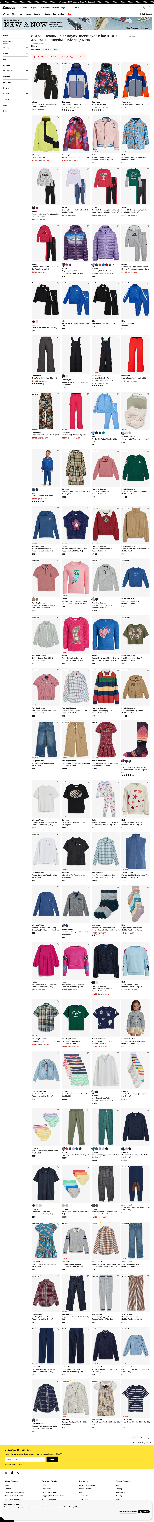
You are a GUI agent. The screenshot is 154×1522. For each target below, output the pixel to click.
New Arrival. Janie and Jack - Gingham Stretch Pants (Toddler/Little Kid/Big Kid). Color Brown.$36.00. (135, 1298)
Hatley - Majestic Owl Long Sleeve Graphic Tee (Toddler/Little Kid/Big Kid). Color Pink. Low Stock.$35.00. (76, 585)
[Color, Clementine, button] (100, 264)
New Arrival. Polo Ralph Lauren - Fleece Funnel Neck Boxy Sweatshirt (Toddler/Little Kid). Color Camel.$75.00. (135, 530)
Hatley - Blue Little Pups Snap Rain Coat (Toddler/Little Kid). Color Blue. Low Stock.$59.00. (135, 139)
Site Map (82, 1492)
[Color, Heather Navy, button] (96, 1148)
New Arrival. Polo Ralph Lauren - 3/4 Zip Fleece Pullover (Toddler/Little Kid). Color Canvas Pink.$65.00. (106, 476)
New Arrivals (120, 1492)
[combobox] (44, 8)
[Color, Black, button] (100, 433)
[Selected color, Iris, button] (93, 264)
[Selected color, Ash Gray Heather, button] (63, 925)
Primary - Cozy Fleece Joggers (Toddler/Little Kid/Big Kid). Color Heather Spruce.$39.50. (106, 1134)
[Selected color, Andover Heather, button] (93, 599)
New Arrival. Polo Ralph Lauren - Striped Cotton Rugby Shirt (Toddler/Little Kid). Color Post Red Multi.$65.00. (106, 692)
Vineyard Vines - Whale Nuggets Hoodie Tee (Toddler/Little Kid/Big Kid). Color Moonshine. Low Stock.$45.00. (46, 530)
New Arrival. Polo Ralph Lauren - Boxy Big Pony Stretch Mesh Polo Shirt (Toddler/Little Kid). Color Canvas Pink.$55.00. (46, 585)
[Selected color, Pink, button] (123, 433)
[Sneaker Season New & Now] (77, 23)
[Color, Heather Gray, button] (103, 1148)
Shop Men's (144, 28)
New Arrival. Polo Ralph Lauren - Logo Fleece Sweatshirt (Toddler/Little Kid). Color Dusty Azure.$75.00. (135, 585)
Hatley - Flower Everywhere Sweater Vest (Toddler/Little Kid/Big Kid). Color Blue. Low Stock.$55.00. (76, 530)
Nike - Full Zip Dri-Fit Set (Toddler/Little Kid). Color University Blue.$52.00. (106, 418)
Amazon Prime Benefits (14, 1496)
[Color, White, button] (66, 376)
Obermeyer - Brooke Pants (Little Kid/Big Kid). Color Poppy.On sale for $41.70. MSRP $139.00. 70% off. (135, 362)
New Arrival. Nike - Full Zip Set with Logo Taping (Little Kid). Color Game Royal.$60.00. (76, 306)
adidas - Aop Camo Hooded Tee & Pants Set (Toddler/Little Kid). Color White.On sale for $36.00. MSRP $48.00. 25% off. (46, 194)
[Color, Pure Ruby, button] (37, 208)
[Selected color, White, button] (33, 208)
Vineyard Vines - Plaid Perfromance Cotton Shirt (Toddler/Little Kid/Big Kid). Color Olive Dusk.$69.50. (106, 857)
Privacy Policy (74, 1507)
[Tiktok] (12, 1472)
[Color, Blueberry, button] (103, 264)
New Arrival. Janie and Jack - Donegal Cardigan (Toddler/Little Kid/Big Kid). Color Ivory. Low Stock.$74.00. (76, 1406)
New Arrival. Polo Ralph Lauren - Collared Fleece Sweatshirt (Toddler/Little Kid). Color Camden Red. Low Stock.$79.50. (106, 530)
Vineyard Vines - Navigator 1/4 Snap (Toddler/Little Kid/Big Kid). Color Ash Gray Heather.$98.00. (76, 911)
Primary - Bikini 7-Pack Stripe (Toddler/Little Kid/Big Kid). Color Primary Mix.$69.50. (46, 1134)
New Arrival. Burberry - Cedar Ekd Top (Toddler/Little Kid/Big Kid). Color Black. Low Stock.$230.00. (76, 804)
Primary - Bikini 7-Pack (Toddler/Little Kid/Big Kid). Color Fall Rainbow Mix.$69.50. (76, 1191)
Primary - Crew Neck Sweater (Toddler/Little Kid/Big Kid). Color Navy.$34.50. (135, 1134)
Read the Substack (87, 2)
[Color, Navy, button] (110, 264)
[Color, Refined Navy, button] (96, 599)
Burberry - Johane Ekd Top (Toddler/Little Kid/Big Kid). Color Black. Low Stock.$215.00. (76, 857)
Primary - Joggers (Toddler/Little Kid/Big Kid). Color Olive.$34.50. (76, 1134)
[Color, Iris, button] (73, 1148)
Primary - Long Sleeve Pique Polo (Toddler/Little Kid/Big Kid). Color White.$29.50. (106, 1078)
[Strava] (18, 1472)
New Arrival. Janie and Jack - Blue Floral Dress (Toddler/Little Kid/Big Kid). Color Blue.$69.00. (46, 1246)
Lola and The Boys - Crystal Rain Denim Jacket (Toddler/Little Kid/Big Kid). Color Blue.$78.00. (46, 1078)
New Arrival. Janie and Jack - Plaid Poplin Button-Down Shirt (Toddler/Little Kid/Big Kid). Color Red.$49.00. (46, 1298)
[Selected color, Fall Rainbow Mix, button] (63, 1205)
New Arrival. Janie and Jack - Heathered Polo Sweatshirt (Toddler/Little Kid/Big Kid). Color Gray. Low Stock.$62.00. (76, 1246)
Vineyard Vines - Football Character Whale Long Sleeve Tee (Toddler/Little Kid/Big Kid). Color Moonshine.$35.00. (46, 911)
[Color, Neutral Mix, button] (66, 1205)
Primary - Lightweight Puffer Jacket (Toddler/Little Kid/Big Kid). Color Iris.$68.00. (106, 250)
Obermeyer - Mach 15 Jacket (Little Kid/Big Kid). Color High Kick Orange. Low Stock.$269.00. (135, 86)
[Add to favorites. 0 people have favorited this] (58, 64)
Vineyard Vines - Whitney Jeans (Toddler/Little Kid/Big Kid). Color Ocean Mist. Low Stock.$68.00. (46, 748)
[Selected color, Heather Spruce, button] (93, 1148)
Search (75, 8)
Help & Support (146, 14)
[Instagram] (6, 1472)
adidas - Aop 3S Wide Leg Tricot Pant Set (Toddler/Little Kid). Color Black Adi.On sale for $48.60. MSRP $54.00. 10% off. (46, 86)
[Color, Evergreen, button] (96, 264)
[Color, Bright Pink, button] (66, 264)
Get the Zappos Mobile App (15, 1492)
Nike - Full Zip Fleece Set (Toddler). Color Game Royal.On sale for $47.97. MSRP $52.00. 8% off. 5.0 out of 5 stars (46, 476)
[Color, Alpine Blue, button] (126, 761)
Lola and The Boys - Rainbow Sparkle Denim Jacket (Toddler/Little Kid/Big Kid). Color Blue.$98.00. (135, 1023)
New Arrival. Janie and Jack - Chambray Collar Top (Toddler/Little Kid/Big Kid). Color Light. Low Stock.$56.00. (135, 1351)
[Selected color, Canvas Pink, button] (33, 599)
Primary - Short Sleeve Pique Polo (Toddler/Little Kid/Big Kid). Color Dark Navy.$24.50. (46, 1191)
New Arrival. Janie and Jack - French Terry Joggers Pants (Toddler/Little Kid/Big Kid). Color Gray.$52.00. (106, 1298)
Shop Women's (132, 28)
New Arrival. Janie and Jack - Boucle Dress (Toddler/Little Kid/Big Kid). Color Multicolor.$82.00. (106, 1406)
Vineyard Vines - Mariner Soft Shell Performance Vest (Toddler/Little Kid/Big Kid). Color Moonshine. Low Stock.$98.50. (135, 857)
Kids (55, 49)
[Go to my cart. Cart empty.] (149, 8)
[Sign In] (143, 8)
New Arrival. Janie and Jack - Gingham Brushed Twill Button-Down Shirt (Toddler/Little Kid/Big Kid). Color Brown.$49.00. (106, 1246)
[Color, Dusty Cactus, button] (103, 433)
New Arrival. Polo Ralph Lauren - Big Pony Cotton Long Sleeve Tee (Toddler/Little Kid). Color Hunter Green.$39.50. (135, 476)
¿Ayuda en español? (49, 1492)
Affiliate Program (85, 1489)
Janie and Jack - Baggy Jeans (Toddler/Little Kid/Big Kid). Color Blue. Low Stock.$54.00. (76, 1298)
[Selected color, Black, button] (33, 321)
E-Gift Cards (83, 1499)
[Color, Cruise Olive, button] (37, 599)
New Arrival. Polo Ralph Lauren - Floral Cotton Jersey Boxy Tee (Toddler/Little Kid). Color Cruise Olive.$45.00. (135, 640)
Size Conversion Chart (87, 1485)
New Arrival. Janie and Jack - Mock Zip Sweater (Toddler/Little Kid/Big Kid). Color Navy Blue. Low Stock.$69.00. (106, 1351)
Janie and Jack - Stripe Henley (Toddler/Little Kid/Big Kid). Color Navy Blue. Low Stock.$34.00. (135, 1406)
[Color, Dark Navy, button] (96, 1092)
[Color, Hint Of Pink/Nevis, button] (96, 982)
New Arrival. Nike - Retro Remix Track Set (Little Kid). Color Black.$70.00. (46, 306)
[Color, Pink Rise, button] (37, 321)
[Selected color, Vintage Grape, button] (63, 264)
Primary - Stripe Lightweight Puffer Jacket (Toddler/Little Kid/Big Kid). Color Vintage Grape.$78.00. (76, 250)
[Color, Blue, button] (126, 433)
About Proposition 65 (50, 1499)
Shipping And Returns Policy (53, 1496)
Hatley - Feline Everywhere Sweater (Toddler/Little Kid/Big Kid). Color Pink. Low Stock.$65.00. (76, 640)
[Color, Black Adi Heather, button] (96, 1205)
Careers (8, 1489)
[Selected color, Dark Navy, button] (33, 1205)
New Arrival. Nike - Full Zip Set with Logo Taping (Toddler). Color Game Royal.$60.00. (135, 306)
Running (119, 1496)
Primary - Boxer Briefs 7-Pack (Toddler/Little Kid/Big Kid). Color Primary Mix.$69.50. (76, 1078)
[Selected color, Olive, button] (63, 1148)
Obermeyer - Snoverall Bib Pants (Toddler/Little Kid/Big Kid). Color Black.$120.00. (76, 362)
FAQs (44, 1485)
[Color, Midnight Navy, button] (96, 433)
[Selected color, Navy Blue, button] (33, 1420)
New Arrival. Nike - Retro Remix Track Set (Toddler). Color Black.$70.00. (106, 306)
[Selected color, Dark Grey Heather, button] (93, 1205)
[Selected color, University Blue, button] (93, 433)
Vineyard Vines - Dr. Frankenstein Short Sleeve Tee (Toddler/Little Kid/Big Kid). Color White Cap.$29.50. (46, 804)
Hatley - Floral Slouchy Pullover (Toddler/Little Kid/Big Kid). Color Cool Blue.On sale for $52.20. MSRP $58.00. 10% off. (135, 968)
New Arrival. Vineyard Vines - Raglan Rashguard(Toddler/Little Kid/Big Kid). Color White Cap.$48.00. (46, 857)
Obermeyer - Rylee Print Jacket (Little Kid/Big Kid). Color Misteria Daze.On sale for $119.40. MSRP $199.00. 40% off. (76, 139)
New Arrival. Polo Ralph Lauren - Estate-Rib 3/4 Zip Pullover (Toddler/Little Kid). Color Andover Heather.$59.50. (106, 585)
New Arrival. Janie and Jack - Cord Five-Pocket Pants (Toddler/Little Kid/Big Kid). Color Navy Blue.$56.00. (76, 1351)
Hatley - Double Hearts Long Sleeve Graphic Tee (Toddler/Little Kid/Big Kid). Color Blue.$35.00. (106, 640)
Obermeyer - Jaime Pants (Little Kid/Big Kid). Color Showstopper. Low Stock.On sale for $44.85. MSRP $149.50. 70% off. (76, 418)
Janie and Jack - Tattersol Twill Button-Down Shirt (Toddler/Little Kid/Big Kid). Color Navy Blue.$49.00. (46, 1406)
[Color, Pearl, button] (129, 433)
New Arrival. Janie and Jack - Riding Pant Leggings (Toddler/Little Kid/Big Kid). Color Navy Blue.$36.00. (135, 1191)
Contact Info (46, 1489)
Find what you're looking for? (138, 1443)
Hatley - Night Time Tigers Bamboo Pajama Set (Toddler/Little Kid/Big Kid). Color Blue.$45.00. (106, 804)
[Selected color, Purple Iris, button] (123, 761)
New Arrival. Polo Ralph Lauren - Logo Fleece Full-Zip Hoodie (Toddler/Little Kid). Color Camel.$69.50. (135, 692)
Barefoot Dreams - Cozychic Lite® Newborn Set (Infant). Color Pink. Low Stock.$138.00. (135, 418)
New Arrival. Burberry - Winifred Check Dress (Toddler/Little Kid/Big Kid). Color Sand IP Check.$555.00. (76, 476)
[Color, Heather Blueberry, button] (100, 1148)
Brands (118, 1485)
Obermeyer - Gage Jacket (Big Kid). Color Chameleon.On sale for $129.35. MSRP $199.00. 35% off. (46, 139)
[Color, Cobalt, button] (76, 1148)
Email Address (12, 1459)
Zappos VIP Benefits (13, 1499)
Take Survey (83, 1496)
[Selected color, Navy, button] (123, 1148)
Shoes (118, 1499)
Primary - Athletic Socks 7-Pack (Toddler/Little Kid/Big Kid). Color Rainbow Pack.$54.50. (135, 1078)
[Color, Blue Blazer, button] (66, 925)
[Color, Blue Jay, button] (70, 264)
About (7, 1485)
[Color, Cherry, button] (106, 264)
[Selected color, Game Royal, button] (33, 489)
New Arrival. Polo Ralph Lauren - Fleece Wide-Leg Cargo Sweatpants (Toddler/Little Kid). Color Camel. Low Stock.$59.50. (76, 748)
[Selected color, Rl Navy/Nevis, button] (93, 982)
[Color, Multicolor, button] (37, 1420)
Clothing (46, 49)
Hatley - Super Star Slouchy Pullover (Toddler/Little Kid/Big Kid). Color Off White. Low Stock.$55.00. (135, 804)
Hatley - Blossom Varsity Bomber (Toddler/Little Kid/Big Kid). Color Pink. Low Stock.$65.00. (106, 139)
